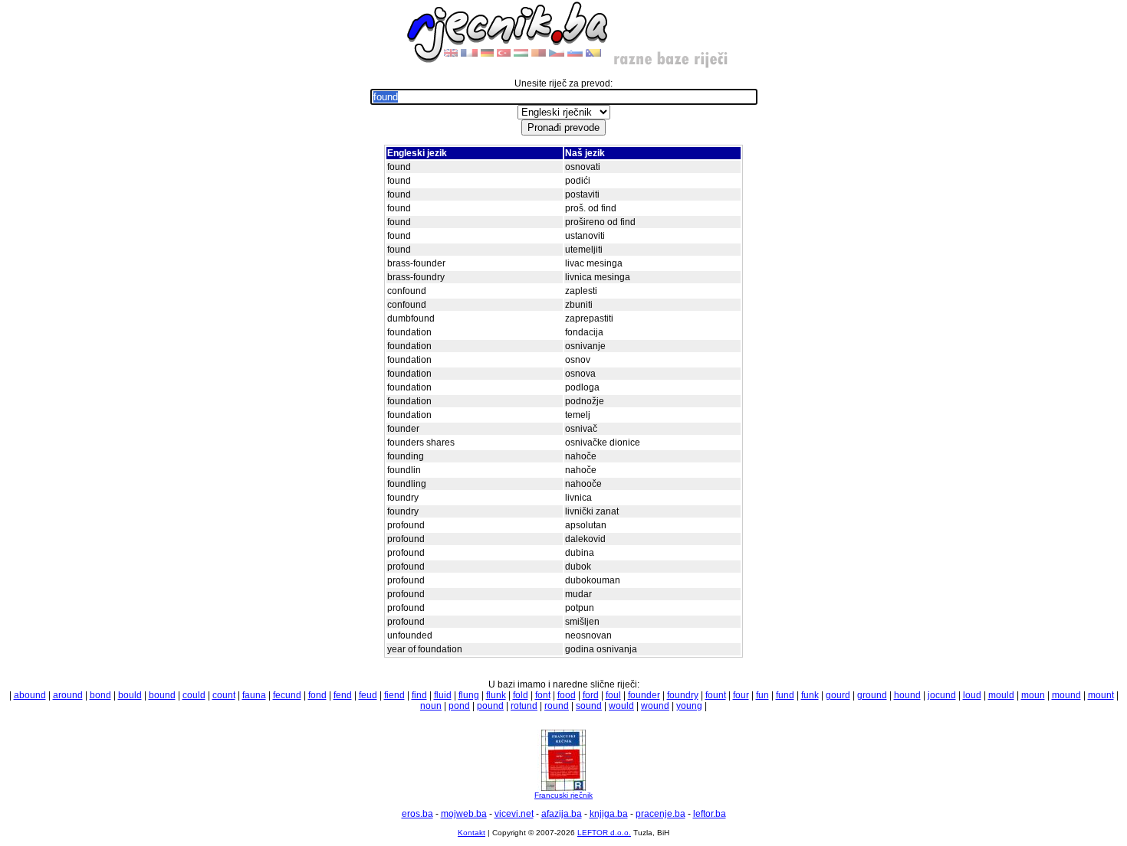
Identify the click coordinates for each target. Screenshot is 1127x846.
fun (762, 695)
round (556, 706)
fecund (287, 695)
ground (872, 695)
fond (317, 695)
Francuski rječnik (563, 795)
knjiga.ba (609, 813)
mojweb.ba (464, 813)
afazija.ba (561, 813)
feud (368, 695)
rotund (524, 706)
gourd (838, 695)
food (566, 695)
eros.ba (417, 813)
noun (431, 706)
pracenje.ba (660, 813)
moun (1033, 695)
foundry (682, 695)
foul (613, 695)
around (68, 695)
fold (520, 695)
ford (591, 695)
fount (715, 695)
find (419, 695)
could (193, 695)
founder (644, 695)
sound (589, 706)
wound (655, 706)
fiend (394, 695)
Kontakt (471, 832)
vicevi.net (514, 813)
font (542, 695)
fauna (254, 695)
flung (468, 695)
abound (30, 695)
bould (130, 695)
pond (459, 706)
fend (343, 695)
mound (1066, 695)
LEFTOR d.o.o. (604, 832)
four (741, 695)
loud (972, 695)
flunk (496, 695)
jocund (942, 695)
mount (1101, 695)
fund (785, 695)
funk (810, 695)
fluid (443, 695)
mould (1001, 695)
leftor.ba (709, 813)
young (689, 706)
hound (907, 695)
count (223, 695)
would (621, 706)
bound (162, 695)
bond (100, 695)
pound (490, 706)
